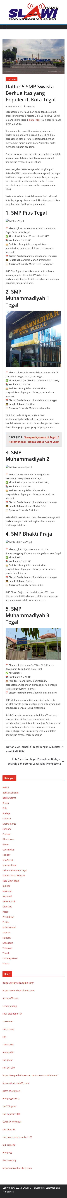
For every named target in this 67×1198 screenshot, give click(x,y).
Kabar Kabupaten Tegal (14, 870)
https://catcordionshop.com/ (17, 1168)
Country (6, 818)
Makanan (7, 891)
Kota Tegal (34, 119)
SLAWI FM (30, 106)
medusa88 (7, 1052)
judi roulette (8, 1144)
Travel (5, 953)
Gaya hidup (8, 849)
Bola (4, 808)
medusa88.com (10, 998)
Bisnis (5, 802)
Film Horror (8, 839)
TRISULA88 (8, 1044)
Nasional (7, 896)
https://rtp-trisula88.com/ (15, 1083)
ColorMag (50, 1187)
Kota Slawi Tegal (10, 880)
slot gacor (7, 1059)
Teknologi (7, 948)
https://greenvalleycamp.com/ (18, 982)
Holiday (6, 854)
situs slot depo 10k (12, 1013)
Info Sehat (7, 859)
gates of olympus (11, 1090)
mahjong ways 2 (10, 1098)
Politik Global (9, 927)
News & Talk (8, 901)
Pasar (5, 911)
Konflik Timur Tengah (13, 875)
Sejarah (6, 932)
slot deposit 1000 (11, 1113)
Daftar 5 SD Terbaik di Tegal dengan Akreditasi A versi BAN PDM (34, 749)
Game (5, 844)
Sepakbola (7, 942)
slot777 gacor (9, 1106)
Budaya (6, 813)
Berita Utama (9, 797)
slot (4, 1036)
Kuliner (6, 885)
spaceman (7, 1021)
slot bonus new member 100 (17, 1137)
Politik (5, 922)
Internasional (9, 865)
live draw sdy (9, 1160)
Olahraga (7, 906)
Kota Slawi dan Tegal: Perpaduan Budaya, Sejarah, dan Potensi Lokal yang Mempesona (34, 761)
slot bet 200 (8, 1067)
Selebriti (6, 937)
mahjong (7, 1152)
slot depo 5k (8, 1129)
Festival (6, 834)
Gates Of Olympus (12, 1121)
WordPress (8, 1191)
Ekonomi (6, 828)
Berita (5, 787)
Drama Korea (9, 823)
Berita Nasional (10, 792)
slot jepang (8, 1029)
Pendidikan (11, 79)
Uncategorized (10, 958)
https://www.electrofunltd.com (18, 990)
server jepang (9, 1005)
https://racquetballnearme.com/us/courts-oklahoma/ (29, 1075)
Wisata (6, 963)
